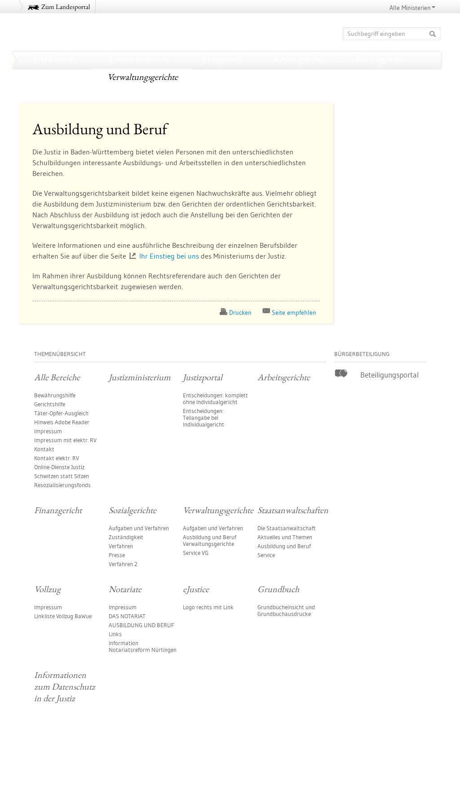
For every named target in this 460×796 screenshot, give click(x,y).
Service (266, 555)
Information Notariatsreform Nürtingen (143, 646)
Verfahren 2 (123, 563)
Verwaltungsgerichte (142, 77)
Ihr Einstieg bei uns (169, 255)
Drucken (240, 312)
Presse (117, 555)
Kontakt (44, 449)
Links (115, 634)
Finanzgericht (380, 60)
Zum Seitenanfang (44, 765)
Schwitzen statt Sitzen (61, 475)
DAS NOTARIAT (127, 616)
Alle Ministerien (410, 8)
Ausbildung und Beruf (284, 546)
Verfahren (121, 546)
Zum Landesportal (65, 6)
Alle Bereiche (55, 60)
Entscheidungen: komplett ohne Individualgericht (215, 398)
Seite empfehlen (294, 312)
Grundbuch (107, 94)
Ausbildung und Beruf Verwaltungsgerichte (209, 540)
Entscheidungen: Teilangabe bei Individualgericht (203, 417)
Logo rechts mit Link (208, 607)
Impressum (48, 431)
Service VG (195, 552)
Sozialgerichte (52, 77)
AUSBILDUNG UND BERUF (141, 625)
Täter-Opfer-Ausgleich (61, 413)
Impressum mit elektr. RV (65, 440)
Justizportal (222, 60)
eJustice (42, 94)
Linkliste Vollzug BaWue (63, 616)
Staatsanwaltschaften (244, 77)
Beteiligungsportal (389, 374)
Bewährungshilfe (54, 395)
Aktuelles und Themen (284, 537)
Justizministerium (140, 60)
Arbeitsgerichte (299, 60)
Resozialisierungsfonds (62, 484)
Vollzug (324, 77)
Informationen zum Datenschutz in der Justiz (237, 94)
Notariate (384, 77)
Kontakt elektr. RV (56, 458)
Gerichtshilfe (49, 404)
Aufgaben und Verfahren (139, 528)
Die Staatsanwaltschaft (286, 528)
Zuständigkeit (126, 537)
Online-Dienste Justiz (59, 467)
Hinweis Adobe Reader (61, 422)
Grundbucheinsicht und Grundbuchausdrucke (286, 610)
